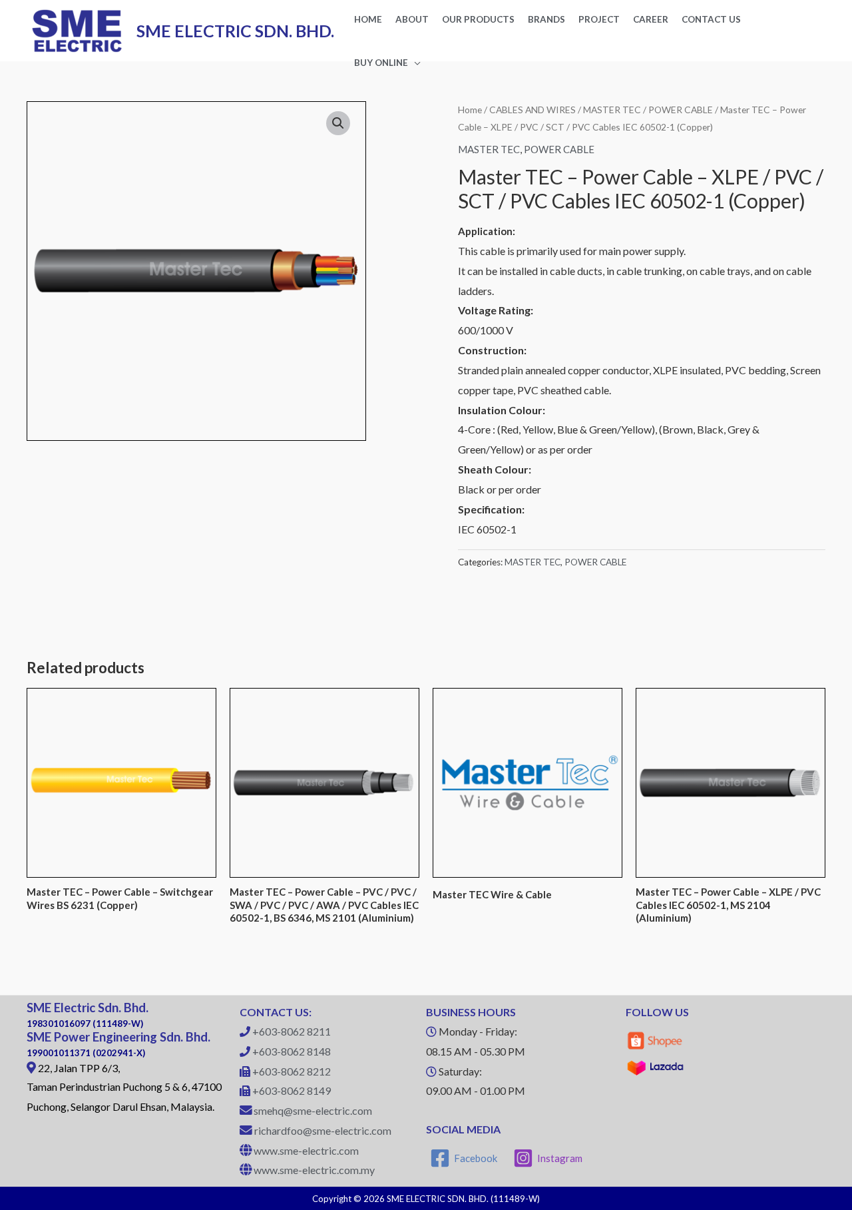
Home (470, 109)
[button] (338, 123)
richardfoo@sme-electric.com (322, 1130)
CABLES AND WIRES (532, 109)
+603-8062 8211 (291, 1031)
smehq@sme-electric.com (313, 1110)
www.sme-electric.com (306, 1150)
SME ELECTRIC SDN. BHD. (235, 31)
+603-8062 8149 (291, 1090)
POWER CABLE (680, 109)
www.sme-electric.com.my (314, 1169)
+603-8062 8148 (291, 1051)
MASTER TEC (612, 109)
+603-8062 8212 (291, 1071)
